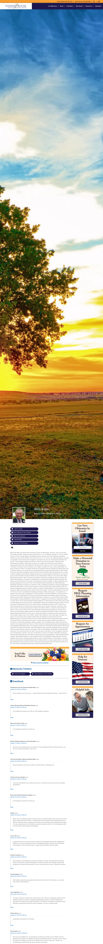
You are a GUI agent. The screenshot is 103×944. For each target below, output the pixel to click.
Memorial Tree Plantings (21, 543)
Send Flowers (18, 539)
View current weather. (41, 662)
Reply (11, 699)
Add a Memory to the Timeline (22, 532)
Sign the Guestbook (19, 536)
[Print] (12, 547)
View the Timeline (19, 674)
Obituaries (98, 6)
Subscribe (82, 550)
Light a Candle (18, 529)
